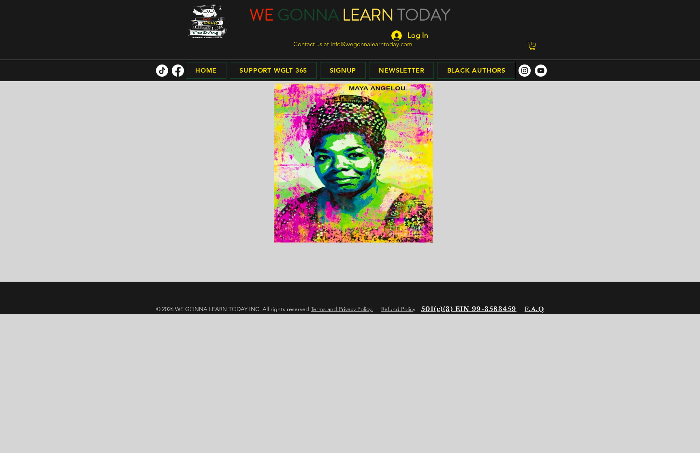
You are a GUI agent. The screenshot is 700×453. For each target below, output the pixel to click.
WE (262, 14)
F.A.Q (534, 309)
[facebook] (178, 70)
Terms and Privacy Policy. (342, 309)
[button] (532, 46)
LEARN (368, 14)
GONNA (308, 14)
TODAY (423, 14)
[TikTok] (162, 70)
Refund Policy (398, 309)
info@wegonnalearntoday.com (371, 44)
